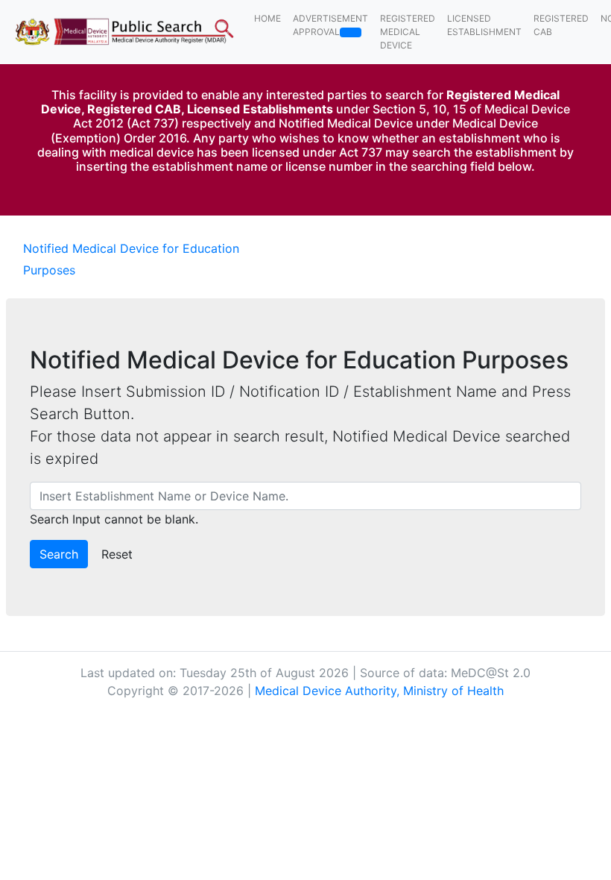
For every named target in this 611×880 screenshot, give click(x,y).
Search (58, 554)
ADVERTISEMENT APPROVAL (330, 25)
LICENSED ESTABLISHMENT (484, 25)
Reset (117, 554)
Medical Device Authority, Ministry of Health (379, 690)
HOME (267, 18)
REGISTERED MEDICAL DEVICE (407, 32)
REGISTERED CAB (561, 25)
